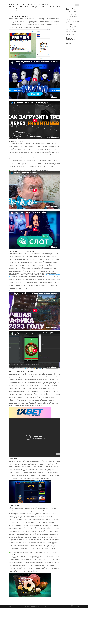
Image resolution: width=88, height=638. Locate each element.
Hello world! (68, 43)
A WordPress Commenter (71, 42)
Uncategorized (32, 10)
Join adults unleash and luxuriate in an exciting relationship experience (71, 13)
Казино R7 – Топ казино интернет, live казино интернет (71, 18)
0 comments (38, 10)
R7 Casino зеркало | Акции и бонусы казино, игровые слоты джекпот (72, 23)
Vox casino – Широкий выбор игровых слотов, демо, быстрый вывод (71, 33)
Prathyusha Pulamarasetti (15, 10)
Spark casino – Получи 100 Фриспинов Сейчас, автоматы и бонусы (72, 28)
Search (76, 5)
